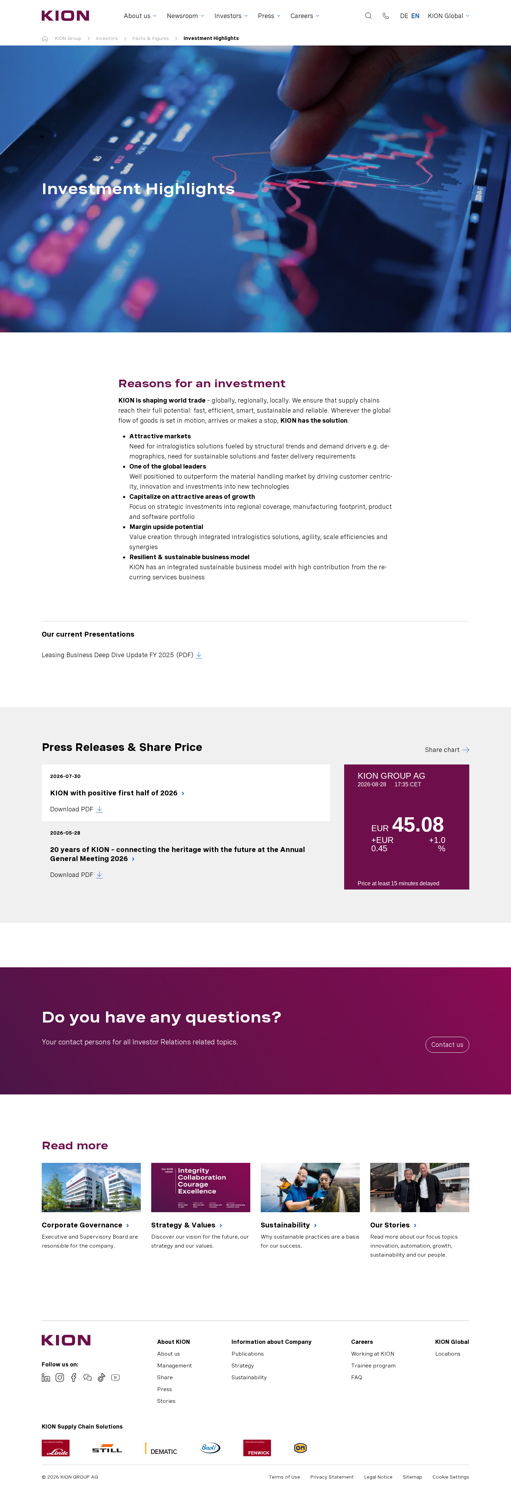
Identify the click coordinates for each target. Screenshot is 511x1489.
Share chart (442, 749)
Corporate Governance (83, 1225)
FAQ (356, 1377)
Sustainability (286, 1225)
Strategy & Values (184, 1225)
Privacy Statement (332, 1477)
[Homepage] (63, 15)
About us (168, 1353)
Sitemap (412, 1477)
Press (164, 1389)
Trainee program (373, 1365)
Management (174, 1365)
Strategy (243, 1365)
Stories (166, 1401)
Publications (248, 1353)
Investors (107, 38)
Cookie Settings (450, 1477)
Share (165, 1377)
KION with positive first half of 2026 (114, 793)
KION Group (68, 38)
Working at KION (373, 1353)
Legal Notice (378, 1477)
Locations (448, 1353)
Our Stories (391, 1225)
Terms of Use (284, 1477)
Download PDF (71, 809)
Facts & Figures (150, 38)
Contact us (447, 1044)
